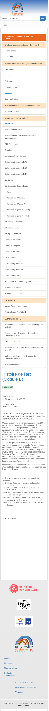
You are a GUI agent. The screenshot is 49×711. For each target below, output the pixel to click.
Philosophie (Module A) (14, 264)
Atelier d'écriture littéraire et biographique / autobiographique (21, 137)
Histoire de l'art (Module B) (15, 204)
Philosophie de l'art (12, 276)
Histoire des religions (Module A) (17, 210)
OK (42, 18)
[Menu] (5, 24)
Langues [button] (8, 93)
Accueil (7, 658)
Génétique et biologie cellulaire (16, 186)
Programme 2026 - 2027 (24, 682)
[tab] (24, 37)
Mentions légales (10, 668)
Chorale (8, 75)
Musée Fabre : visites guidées (16, 306)
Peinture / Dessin (11, 87)
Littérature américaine (13, 240)
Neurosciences (11, 258)
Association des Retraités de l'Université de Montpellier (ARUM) (21, 334)
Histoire (8, 192)
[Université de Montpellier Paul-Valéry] (24, 606)
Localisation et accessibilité (25, 687)
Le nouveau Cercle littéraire (15, 156)
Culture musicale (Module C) (16, 174)
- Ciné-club (9, 57)
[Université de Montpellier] (24, 590)
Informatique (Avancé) (13, 228)
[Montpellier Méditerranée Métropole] (24, 624)
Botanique (8, 150)
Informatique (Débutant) (14, 222)
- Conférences (10, 51)
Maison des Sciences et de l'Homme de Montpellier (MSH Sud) (20, 357)
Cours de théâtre (11, 99)
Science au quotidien (13, 288)
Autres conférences (12, 365)
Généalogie (9, 180)
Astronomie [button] (10, 124)
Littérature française (12, 246)
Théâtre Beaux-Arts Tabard (15, 312)
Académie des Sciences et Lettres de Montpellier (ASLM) (24, 326)
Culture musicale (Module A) (16, 162)
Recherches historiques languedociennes (21, 282)
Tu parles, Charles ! (12, 342)
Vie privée (19, 692)
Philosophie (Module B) (14, 270)
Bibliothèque (9, 69)
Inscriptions (8, 663)
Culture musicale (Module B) (16, 168)
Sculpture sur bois (12, 111)
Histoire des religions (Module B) (17, 216)
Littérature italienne (12, 252)
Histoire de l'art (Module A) (15, 198)
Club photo (9, 81)
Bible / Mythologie (11, 144)
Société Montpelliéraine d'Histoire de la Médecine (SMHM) (24, 349)
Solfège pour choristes (13, 293)
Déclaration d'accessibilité (9, 674)
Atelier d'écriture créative (14, 130)
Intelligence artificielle (13, 234)
